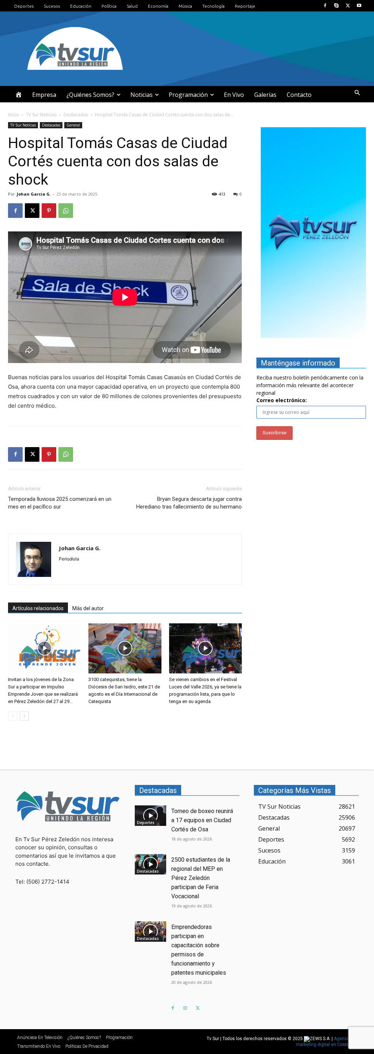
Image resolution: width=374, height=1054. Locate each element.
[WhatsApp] (65, 210)
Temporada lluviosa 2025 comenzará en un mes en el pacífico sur (59, 503)
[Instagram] (185, 1008)
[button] (357, 93)
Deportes (145, 822)
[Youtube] (359, 5)
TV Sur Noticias (41, 115)
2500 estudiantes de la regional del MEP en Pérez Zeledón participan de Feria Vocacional (200, 878)
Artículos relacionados (38, 608)
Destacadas (76, 115)
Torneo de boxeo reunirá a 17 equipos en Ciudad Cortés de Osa (202, 820)
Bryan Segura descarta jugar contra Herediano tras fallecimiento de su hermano (189, 503)
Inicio (13, 115)
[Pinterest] (49, 210)
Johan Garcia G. (34, 194)
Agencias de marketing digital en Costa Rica (327, 1041)
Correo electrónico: (281, 400)
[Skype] (336, 5)
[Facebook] (325, 5)
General (73, 125)
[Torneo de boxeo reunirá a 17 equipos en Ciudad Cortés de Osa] (150, 815)
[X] (348, 5)
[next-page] (24, 716)
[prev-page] (12, 716)
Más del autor (88, 608)
